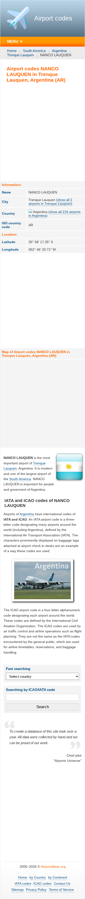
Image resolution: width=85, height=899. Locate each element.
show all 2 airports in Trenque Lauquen (50, 201)
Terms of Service (61, 889)
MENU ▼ (15, 41)
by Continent (57, 877)
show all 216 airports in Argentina (55, 213)
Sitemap (17, 889)
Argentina (59, 51)
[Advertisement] (42, 131)
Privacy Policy (36, 889)
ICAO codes (42, 883)
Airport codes (53, 18)
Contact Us (62, 883)
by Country (38, 877)
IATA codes (23, 883)
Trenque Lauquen (20, 55)
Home (12, 51)
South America (34, 51)
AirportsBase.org (53, 866)
